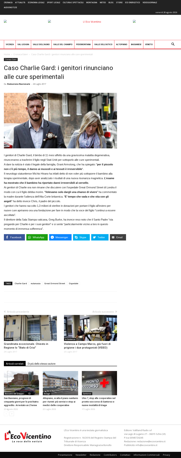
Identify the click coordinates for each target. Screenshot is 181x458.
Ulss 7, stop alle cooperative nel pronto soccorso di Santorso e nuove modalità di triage (98, 402)
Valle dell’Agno (41, 44)
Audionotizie (10, 7)
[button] (173, 44)
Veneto (149, 44)
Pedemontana (83, 44)
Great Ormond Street (54, 283)
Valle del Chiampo (62, 44)
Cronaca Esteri (20, 54)
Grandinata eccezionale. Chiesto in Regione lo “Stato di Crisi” (26, 345)
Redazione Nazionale (18, 84)
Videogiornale (150, 2)
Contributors (110, 454)
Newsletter (81, 454)
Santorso (87, 393)
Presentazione (65, 454)
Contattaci (125, 454)
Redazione (95, 454)
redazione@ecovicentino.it (151, 441)
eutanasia (35, 283)
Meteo (103, 2)
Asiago (47, 393)
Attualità (20, 2)
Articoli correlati (15, 363)
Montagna (91, 2)
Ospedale (73, 283)
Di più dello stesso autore (42, 363)
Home (7, 54)
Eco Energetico (132, 2)
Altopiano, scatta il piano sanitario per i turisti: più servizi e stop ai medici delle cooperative (60, 402)
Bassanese (136, 44)
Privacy (166, 454)
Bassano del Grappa (14, 393)
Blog (111, 2)
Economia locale (36, 2)
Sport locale (53, 2)
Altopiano (121, 44)
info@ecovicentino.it (146, 445)
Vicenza (10, 44)
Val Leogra (23, 44)
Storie (119, 2)
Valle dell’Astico (103, 44)
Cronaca (8, 2)
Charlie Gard (21, 283)
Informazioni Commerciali (147, 454)
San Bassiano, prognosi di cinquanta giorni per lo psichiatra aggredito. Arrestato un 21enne (21, 402)
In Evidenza (70, 339)
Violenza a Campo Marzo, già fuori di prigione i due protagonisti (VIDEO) (87, 345)
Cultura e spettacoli (73, 2)
